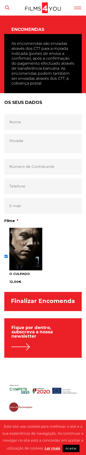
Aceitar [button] (71, 448)
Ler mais (52, 448)
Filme (11, 220)
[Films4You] (43, 12)
